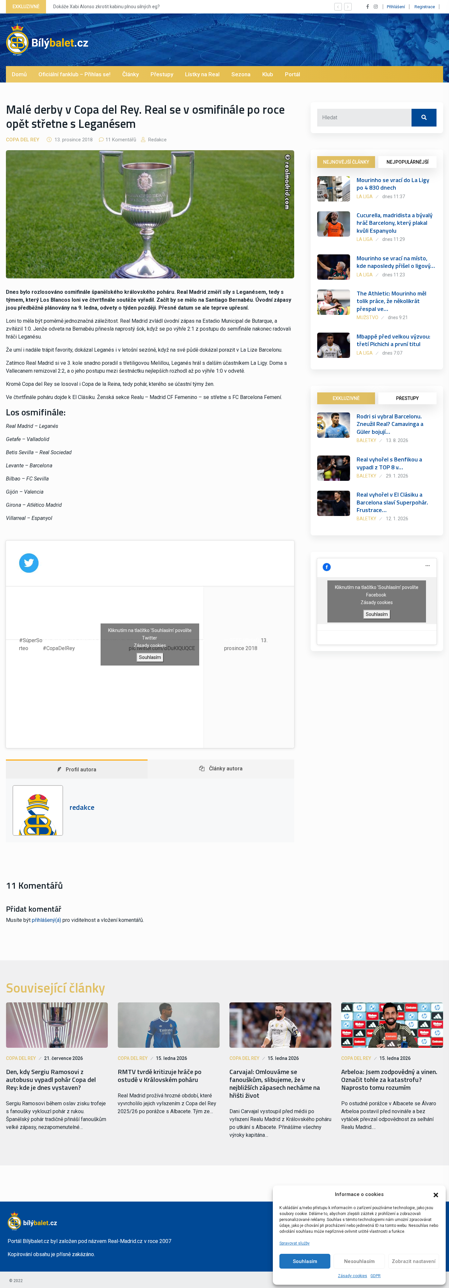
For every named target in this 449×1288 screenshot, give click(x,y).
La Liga (365, 196)
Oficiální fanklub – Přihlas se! (74, 74)
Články (130, 74)
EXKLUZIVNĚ (346, 398)
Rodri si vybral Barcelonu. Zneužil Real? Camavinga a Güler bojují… (390, 424)
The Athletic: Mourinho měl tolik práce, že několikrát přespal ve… (391, 301)
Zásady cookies (352, 1276)
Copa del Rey (22, 140)
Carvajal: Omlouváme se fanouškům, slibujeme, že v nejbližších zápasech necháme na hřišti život (274, 1083)
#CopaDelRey (59, 648)
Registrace (424, 6)
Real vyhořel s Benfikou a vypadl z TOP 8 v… (389, 463)
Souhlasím (305, 1261)
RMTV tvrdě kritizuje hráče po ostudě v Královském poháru (159, 1076)
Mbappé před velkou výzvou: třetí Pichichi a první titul (393, 340)
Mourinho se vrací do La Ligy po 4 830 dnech (393, 184)
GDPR (375, 1276)
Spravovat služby (294, 1243)
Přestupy (162, 74)
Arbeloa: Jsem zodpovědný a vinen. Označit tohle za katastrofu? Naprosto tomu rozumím (389, 1079)
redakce (157, 140)
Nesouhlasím (359, 1261)
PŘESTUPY (407, 398)
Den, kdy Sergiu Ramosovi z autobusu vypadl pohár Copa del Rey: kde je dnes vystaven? (51, 1079)
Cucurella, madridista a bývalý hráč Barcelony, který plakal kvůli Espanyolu (395, 223)
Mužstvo (367, 317)
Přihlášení (396, 6)
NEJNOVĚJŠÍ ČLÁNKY (346, 162)
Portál (292, 74)
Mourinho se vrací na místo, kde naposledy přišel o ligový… (396, 262)
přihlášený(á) (46, 920)
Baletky (366, 440)
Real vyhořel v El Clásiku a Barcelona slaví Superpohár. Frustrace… (392, 502)
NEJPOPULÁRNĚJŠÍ (408, 162)
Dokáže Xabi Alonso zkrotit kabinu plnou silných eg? (106, 6)
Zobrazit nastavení (414, 1261)
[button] (436, 1194)
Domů (19, 74)
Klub (267, 74)
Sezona (240, 74)
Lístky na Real (202, 74)
